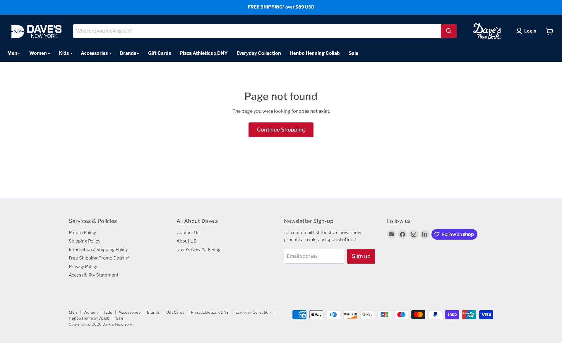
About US (186, 241)
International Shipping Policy (98, 249)
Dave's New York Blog (199, 249)
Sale (353, 53)
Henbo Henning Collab (315, 53)
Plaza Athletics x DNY (204, 53)
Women (38, 53)
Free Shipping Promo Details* (99, 258)
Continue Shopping (281, 130)
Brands (128, 53)
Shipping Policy (84, 241)
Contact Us (188, 232)
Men (12, 53)
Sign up (361, 256)
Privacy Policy (83, 266)
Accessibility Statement (94, 275)
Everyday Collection (259, 53)
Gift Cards (159, 53)
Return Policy (82, 232)
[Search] (449, 31)
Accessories (95, 53)
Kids (64, 53)
